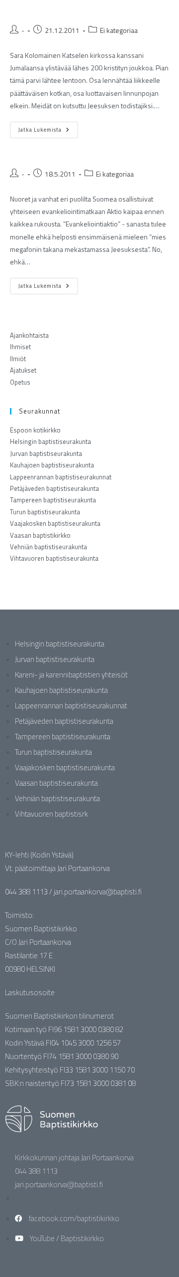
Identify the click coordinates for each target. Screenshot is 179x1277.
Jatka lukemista (48, 128)
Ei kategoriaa (119, 30)
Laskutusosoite (30, 992)
